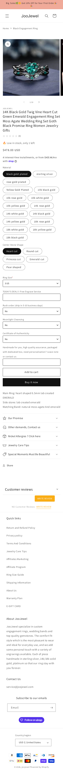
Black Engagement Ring (25, 28)
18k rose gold (42, 221)
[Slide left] (24, 102)
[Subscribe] (51, 708)
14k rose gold (42, 205)
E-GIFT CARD (13, 606)
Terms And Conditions (18, 543)
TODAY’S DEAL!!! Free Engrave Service (22, 291)
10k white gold (40, 197)
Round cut (32, 251)
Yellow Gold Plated (17, 189)
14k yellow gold (15, 221)
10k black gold (46, 189)
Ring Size (8, 277)
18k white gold (15, 229)
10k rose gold (14, 197)
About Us (11, 590)
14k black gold (41, 213)
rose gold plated (16, 181)
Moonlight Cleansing (13, 319)
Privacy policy (14, 535)
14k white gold (15, 213)
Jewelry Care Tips (16, 551)
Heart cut (12, 251)
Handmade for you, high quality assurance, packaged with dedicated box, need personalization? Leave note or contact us (30, 352)
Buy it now (31, 382)
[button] (7, 16)
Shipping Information (18, 582)
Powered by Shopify (39, 767)
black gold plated (17, 174)
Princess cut (13, 259)
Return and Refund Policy (20, 527)
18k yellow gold (42, 229)
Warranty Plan (14, 598)
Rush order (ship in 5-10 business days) (23, 305)
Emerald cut (37, 259)
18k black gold (15, 237)
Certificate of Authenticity (16, 333)
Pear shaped (13, 267)
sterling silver (45, 174)
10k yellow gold (15, 205)
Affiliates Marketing (17, 559)
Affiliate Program (16, 566)
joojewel (26, 767)
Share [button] (10, 465)
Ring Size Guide (15, 574)
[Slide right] (38, 102)
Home (6, 28)
